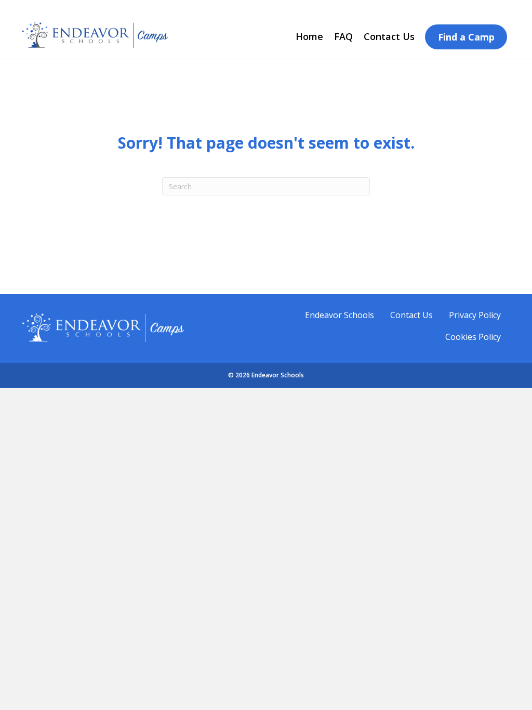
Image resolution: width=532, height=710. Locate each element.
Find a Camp (466, 37)
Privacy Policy (475, 315)
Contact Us (389, 36)
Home (309, 36)
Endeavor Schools (339, 315)
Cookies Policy (473, 337)
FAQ (343, 36)
